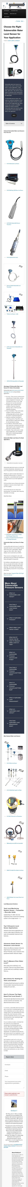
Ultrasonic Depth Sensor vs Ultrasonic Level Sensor (13, 944)
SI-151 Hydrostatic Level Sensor (13, 163)
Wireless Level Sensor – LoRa (12, 314)
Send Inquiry (6, 16)
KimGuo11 (17, 40)
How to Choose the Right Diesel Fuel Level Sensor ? (13, 995)
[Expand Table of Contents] (21, 123)
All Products (6, 10)
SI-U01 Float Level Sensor (12, 763)
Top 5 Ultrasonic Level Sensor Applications (11, 927)
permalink (6, 1147)
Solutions (6, 13)
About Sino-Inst (13, 13)
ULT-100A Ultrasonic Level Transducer (14, 816)
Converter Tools (14, 10)
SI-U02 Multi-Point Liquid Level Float (14, 790)
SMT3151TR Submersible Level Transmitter (15, 381)
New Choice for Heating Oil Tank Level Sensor (13, 979)
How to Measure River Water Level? (13, 962)
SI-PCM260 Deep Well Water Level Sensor (15, 190)
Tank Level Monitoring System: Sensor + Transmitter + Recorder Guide (14, 910)
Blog (9, 1146)
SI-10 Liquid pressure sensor (12, 257)
